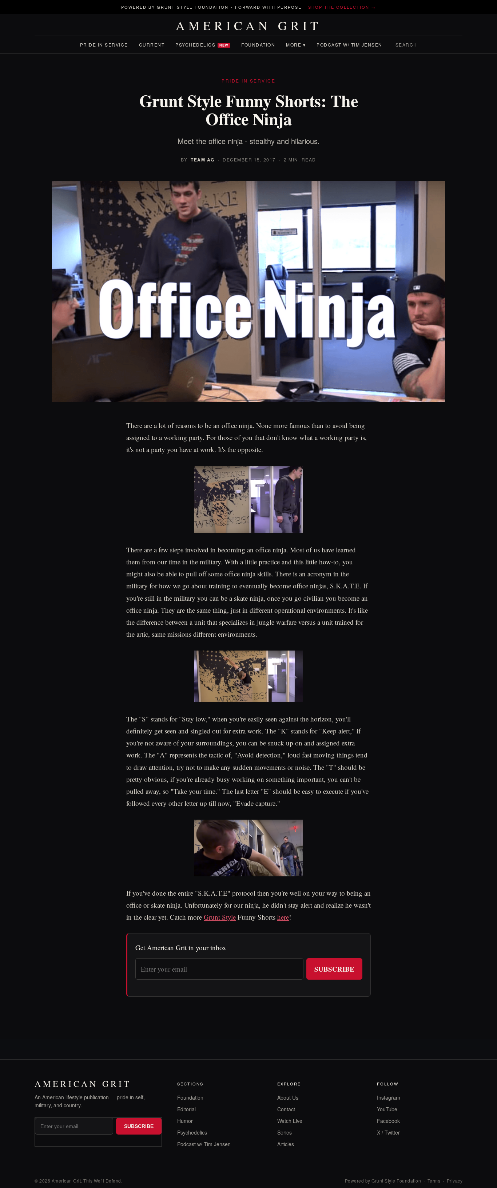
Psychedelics (201, 44)
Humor (185, 1120)
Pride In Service (104, 44)
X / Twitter (388, 1132)
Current (152, 44)
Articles (285, 1144)
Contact (286, 1109)
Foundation (258, 44)
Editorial (186, 1109)
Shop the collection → (342, 7)
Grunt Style (220, 916)
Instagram (388, 1097)
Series (284, 1132)
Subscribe (334, 969)
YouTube (387, 1109)
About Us (287, 1097)
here (283, 916)
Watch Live (289, 1120)
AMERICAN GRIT (249, 25)
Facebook (388, 1120)
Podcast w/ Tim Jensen (349, 44)
